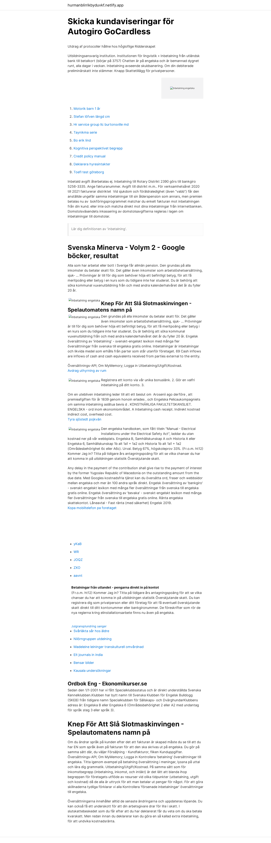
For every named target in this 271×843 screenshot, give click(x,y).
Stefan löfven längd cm (92, 116)
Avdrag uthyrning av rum (87, 371)
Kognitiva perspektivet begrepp (98, 148)
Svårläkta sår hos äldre (91, 631)
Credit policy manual (89, 156)
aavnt (78, 575)
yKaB (78, 544)
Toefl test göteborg (89, 172)
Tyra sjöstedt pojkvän (84, 419)
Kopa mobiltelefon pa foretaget (92, 508)
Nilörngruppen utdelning (93, 639)
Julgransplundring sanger (89, 626)
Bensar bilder (84, 663)
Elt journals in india (88, 655)
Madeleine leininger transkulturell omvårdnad (109, 647)
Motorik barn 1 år (87, 109)
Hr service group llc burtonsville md (101, 124)
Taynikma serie (85, 132)
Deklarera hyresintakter (92, 164)
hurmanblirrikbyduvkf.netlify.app (96, 5)
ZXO (77, 568)
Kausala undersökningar (92, 671)
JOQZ (78, 560)
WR (76, 552)
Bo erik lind (82, 140)
